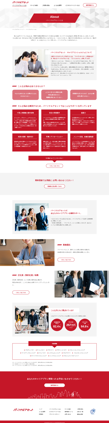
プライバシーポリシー (54, 414)
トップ (40, 409)
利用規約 (41, 414)
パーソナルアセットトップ (18, 29)
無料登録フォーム (69, 411)
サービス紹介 (68, 409)
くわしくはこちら (54, 166)
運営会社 (79, 414)
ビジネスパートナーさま (55, 411)
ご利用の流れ (80, 409)
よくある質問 (42, 411)
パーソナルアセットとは (55, 409)
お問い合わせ (68, 414)
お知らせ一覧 (80, 411)
